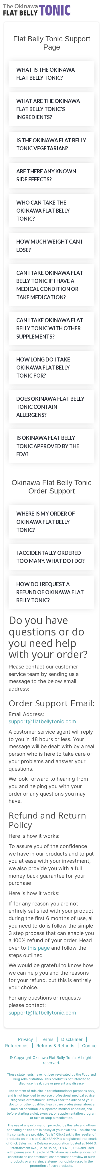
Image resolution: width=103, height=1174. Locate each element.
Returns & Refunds (55, 1045)
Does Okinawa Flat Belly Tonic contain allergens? (50, 407)
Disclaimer (72, 1039)
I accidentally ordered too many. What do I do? (50, 557)
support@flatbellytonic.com (42, 721)
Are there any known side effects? (46, 175)
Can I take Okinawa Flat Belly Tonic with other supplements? (49, 328)
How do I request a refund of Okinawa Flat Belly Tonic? (50, 592)
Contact (90, 1045)
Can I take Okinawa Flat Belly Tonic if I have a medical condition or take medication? (49, 285)
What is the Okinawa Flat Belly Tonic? (45, 74)
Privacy (25, 1039)
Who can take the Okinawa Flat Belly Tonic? (43, 210)
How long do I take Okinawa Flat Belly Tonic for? (43, 367)
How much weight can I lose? (49, 245)
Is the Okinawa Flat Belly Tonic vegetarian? (51, 144)
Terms (47, 1039)
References (17, 1045)
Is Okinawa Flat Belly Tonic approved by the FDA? (47, 446)
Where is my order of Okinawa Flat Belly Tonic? (45, 521)
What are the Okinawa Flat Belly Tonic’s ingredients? (48, 109)
